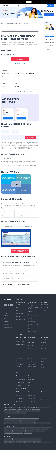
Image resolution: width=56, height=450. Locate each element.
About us (6, 315)
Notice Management (45, 304)
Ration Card (30, 380)
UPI (29, 382)
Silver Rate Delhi (31, 396)
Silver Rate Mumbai (31, 401)
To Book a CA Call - (40, 1)
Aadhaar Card (31, 379)
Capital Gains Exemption (33, 361)
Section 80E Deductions (20, 382)
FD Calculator (30, 345)
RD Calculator (31, 347)
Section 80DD (18, 385)
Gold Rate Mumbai (19, 401)
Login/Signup (50, 5)
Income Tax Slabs (19, 357)
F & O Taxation (43, 310)
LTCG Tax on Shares (32, 366)
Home (2, 23)
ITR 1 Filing (18, 366)
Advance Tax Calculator (20, 341)
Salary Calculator (19, 345)
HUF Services (43, 305)
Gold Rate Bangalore (20, 393)
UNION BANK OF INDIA (20, 63)
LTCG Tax (30, 358)
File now (28, 1)
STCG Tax (30, 360)
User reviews (6, 321)
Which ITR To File (19, 361)
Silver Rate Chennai (32, 395)
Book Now (21, 118)
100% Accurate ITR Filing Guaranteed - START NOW (20, 58)
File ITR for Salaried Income (21, 312)
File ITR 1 (17, 305)
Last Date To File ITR (19, 360)
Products (20, 5)
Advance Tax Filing (44, 307)
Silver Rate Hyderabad (32, 398)
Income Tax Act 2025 (20, 363)
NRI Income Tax (43, 365)
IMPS (29, 385)
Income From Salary (44, 358)
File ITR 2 (17, 307)
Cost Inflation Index (32, 363)
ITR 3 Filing (18, 369)
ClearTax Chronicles (8, 327)
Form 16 (17, 372)
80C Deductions (19, 377)
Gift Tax (42, 367)
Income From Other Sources (46, 357)
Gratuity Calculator (44, 344)
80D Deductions (19, 380)
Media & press (7, 319)
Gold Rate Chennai (19, 395)
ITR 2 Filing (18, 367)
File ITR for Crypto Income (20, 319)
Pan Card (30, 377)
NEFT (29, 383)
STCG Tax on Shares (32, 364)
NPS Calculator (43, 348)
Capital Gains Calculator (20, 344)
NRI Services (43, 312)
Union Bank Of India (13, 23)
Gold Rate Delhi (19, 396)
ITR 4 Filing (18, 370)
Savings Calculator (31, 348)
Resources (27, 5)
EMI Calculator (31, 342)
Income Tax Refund (19, 364)
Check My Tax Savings (30, 137)
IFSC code (7, 23)
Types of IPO (43, 396)
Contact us (6, 316)
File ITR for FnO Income (20, 316)
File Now (8, 118)
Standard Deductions (20, 383)
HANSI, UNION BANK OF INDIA (24, 23)
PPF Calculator (43, 342)
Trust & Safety (6, 329)
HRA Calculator (19, 342)
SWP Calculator (44, 347)
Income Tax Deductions (20, 379)
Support (5, 310)
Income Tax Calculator (20, 339)
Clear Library (6, 324)
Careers (5, 318)
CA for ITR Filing (31, 305)
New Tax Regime (19, 358)
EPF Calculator (43, 345)
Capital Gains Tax (31, 357)
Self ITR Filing (18, 304)
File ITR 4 (17, 310)
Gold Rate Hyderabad (20, 398)
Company (34, 5)
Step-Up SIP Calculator (32, 344)
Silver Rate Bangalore (32, 393)
